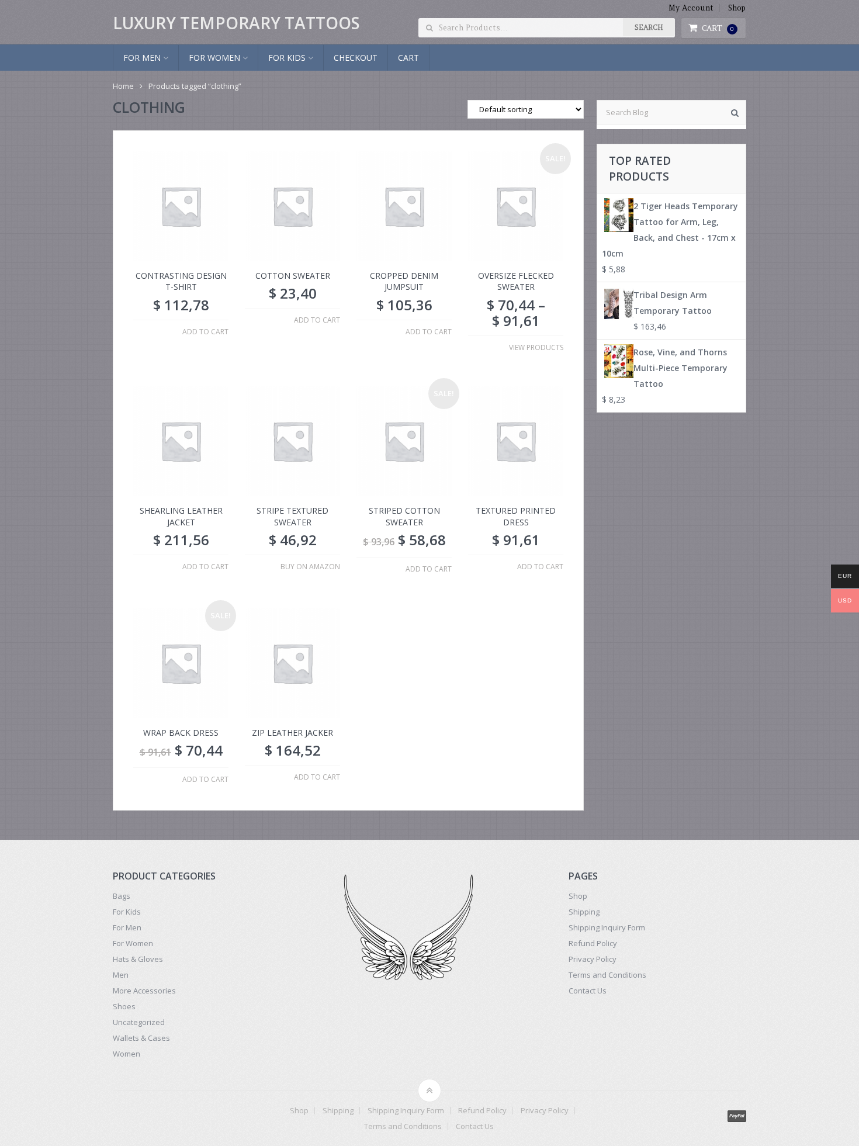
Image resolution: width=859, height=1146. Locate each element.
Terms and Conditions (607, 975)
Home (123, 86)
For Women (216, 57)
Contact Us (588, 990)
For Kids (288, 57)
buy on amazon (310, 567)
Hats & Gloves (138, 959)
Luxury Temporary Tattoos (236, 23)
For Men (143, 57)
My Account (691, 8)
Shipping (584, 911)
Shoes (124, 1006)
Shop (737, 8)
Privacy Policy (592, 959)
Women (126, 1053)
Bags (121, 896)
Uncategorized (139, 1022)
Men (121, 975)
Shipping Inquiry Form (607, 927)
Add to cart (205, 332)
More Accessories (144, 990)
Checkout (355, 57)
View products (536, 347)
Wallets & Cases (141, 1038)
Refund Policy (593, 943)
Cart (718, 28)
